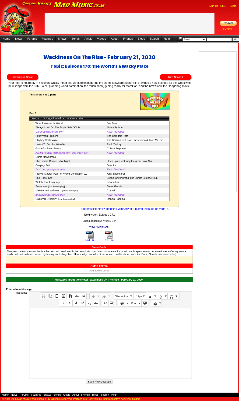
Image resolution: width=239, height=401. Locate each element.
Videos (101, 38)
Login (233, 5)
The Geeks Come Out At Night (52, 161)
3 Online (227, 28)
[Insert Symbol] (173, 296)
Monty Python (115, 127)
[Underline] (76, 303)
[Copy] (50, 296)
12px (139, 296)
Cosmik (111, 190)
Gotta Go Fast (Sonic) (48, 148)
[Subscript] (89, 303)
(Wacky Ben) (169, 254)
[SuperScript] (82, 303)
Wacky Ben (109, 220)
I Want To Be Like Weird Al (50, 144)
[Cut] (43, 296)
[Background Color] (162, 296)
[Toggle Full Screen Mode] (145, 303)
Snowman (41, 186)
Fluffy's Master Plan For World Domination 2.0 (61, 173)
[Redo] (105, 296)
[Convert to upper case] (83, 296)
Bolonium (112, 165)
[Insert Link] (105, 303)
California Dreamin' (46, 198)
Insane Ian (113, 182)
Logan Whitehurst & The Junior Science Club (132, 177)
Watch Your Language (47, 182)
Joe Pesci (112, 123)
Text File (90, 240)
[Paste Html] (63, 296)
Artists (88, 38)
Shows (62, 38)
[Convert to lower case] (76, 296)
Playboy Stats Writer (47, 140)
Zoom (134, 303)
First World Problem (46, 135)
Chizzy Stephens (116, 148)
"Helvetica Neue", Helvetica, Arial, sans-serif (124, 296)
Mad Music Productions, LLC (33, 398)
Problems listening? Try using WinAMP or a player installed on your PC (124, 209)
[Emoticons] (156, 303)
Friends (128, 38)
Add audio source (99, 270)
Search (154, 38)
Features (47, 38)
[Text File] (90, 237)
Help (167, 38)
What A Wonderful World (49, 123)
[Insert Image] (112, 303)
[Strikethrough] (95, 303)
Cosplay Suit (42, 165)
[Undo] (95, 296)
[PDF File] (108, 237)
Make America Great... (48, 190)
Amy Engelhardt (116, 173)
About (114, 38)
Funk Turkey (114, 144)
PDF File (109, 240)
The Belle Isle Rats (117, 135)
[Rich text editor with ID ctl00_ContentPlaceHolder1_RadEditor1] (110, 343)
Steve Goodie (114, 186)
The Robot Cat (43, 177)
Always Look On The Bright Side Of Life (57, 127)
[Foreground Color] (151, 296)
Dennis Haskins (116, 198)
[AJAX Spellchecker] (123, 303)
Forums (32, 38)
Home (6, 38)
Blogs (141, 38)
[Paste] (56, 296)
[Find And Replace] (70, 296)
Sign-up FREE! (217, 5)
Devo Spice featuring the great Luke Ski (129, 161)
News (18, 38)
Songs (75, 38)
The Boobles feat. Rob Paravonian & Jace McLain (135, 140)
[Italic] (69, 303)
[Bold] (62, 303)
